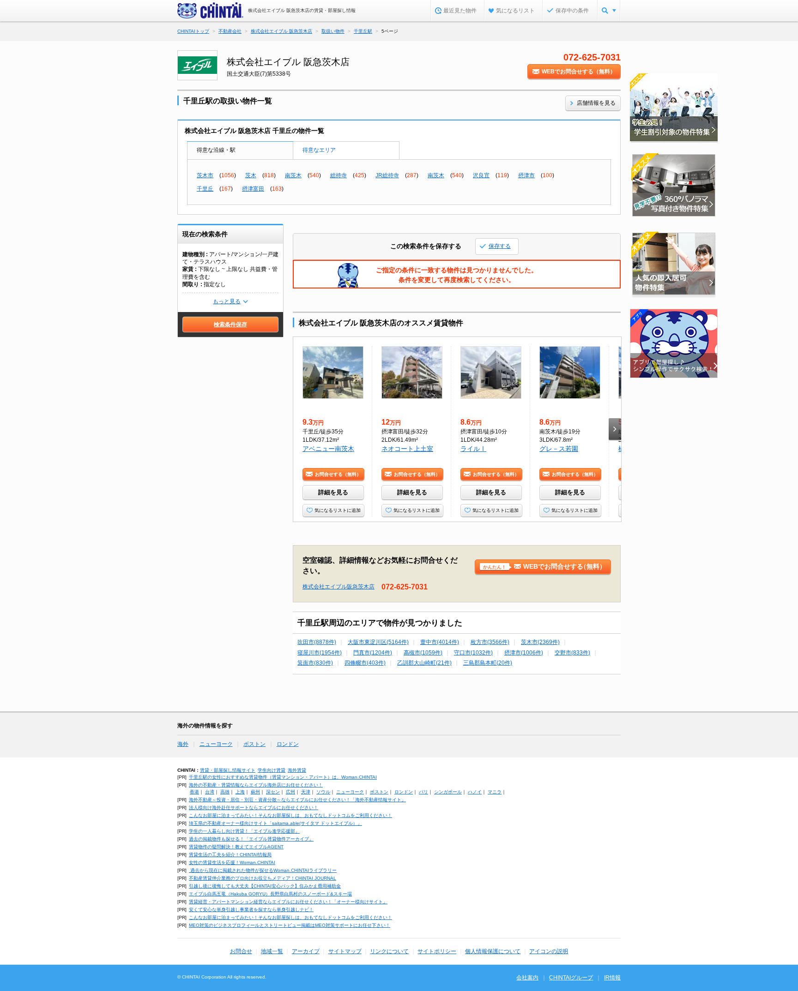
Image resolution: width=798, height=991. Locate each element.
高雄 (225, 791)
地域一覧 (272, 951)
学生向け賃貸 (271, 770)
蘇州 (255, 791)
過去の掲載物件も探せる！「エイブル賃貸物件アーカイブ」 (251, 838)
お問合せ (241, 951)
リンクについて (389, 951)
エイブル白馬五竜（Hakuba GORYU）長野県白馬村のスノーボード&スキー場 (270, 893)
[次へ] (615, 429)
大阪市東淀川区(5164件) (378, 642)
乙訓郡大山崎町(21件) (424, 663)
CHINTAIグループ (571, 977)
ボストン (254, 744)
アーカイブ (306, 951)
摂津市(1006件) (523, 652)
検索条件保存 (230, 324)
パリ (423, 791)
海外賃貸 (297, 770)
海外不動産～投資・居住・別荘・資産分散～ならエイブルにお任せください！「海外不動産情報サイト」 (297, 799)
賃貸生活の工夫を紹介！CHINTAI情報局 (230, 854)
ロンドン (288, 744)
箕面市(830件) (315, 663)
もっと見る (227, 301)
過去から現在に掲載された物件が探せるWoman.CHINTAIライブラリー (263, 870)
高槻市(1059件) (423, 652)
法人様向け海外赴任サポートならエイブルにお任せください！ (253, 807)
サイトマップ (345, 951)
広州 (290, 791)
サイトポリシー (436, 951)
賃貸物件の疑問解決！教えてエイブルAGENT (236, 846)
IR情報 (612, 977)
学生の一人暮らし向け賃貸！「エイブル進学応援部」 (244, 831)
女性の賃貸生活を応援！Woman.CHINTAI (232, 862)
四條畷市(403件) (365, 663)
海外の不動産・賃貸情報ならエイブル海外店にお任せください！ (256, 784)
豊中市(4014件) (439, 642)
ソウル (323, 791)
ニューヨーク (216, 744)
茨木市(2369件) (540, 642)
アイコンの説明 (548, 951)
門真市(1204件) (372, 652)
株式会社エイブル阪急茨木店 (338, 586)
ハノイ (475, 791)
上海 (240, 791)
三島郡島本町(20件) (487, 663)
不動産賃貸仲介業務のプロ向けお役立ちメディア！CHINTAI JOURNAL (262, 878)
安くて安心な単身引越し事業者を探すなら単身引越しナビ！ (251, 909)
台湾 (209, 791)
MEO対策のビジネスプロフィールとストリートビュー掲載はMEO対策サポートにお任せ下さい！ (289, 925)
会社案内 (527, 977)
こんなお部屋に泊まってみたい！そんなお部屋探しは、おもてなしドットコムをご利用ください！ (290, 815)
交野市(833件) (572, 652)
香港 (194, 791)
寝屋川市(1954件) (319, 652)
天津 (305, 791)
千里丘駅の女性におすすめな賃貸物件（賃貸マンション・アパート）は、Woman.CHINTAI (283, 777)
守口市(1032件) (473, 652)
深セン (273, 791)
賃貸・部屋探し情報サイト (227, 770)
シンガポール (448, 791)
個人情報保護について (492, 951)
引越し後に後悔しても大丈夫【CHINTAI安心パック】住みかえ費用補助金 (265, 886)
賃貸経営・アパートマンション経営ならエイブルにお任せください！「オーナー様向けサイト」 (288, 901)
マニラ (495, 791)
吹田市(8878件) (316, 642)
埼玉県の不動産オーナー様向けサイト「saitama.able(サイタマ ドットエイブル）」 (275, 823)
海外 (182, 744)
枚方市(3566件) (490, 642)
